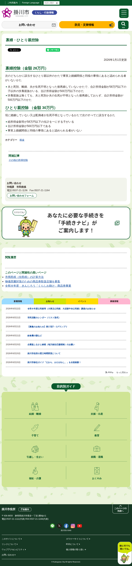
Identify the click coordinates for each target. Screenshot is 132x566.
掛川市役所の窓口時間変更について (44, 353)
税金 (22, 139)
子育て (35, 435)
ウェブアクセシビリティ (13, 549)
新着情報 (18, 301)
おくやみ (97, 478)
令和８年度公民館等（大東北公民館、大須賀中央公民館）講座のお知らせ (62, 308)
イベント (82, 301)
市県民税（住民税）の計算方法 (24, 277)
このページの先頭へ (120, 509)
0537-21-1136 (20, 190)
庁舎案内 (25, 509)
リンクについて (9, 544)
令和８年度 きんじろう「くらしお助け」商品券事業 (38, 285)
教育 (97, 435)
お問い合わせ (27, 24)
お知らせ (50, 301)
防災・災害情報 (84, 24)
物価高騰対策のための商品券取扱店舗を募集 (32, 281)
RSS (110, 372)
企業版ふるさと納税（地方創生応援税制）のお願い (51, 344)
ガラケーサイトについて (77, 539)
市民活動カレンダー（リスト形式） (44, 317)
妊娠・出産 (97, 413)
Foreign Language (30, 3)
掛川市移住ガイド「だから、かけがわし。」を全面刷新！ (54, 362)
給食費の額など (35, 335)
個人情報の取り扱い (75, 549)
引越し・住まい (35, 457)
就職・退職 (97, 457)
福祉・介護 (35, 478)
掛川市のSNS (66, 530)
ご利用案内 (12, 3)
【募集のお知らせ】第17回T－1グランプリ (47, 326)
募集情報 (114, 301)
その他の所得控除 (18, 160)
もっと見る (121, 372)
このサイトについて (11, 539)
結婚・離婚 (35, 413)
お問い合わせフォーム (22, 195)
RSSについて (72, 544)
